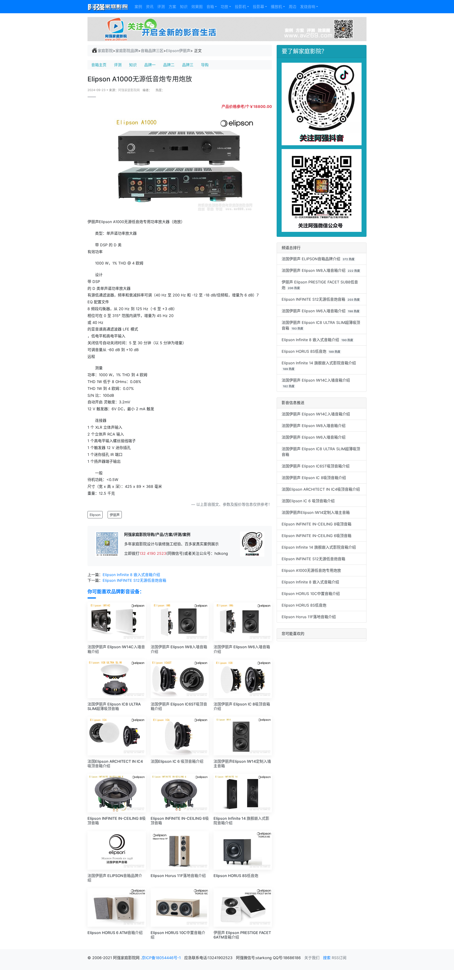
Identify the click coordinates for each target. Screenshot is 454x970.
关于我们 (311, 957)
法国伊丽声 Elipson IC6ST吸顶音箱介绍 (315, 466)
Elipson (95, 515)
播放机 (276, 6)
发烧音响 (307, 6)
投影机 (240, 6)
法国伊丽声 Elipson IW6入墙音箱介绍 (313, 311)
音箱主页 (98, 64)
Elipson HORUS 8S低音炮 (304, 351)
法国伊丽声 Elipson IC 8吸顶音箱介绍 (314, 477)
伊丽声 (115, 515)
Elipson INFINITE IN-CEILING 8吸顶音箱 (316, 524)
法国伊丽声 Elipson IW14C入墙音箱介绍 (316, 380)
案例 (138, 6)
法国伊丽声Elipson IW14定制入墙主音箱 (316, 512)
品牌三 (187, 64)
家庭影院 (105, 50)
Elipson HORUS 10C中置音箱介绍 (311, 593)
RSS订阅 (339, 957)
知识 (184, 6)
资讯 (149, 6)
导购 (205, 64)
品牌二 (169, 64)
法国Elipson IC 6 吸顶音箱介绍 (308, 500)
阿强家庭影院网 (129, 90)
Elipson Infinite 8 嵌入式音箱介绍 (131, 574)
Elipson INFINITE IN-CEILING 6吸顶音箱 (316, 535)
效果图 (197, 6)
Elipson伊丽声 (178, 50)
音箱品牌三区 (152, 50)
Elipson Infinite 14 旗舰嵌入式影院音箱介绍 (319, 363)
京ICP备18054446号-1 (162, 957)
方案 (172, 6)
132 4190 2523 (152, 553)
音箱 (210, 6)
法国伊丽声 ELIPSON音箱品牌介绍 (311, 258)
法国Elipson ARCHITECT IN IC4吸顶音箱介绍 (321, 489)
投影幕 (258, 6)
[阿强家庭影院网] (108, 6)
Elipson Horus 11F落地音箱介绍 (309, 616)
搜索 (327, 957)
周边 (292, 6)
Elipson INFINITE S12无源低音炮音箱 (134, 580)
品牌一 (150, 64)
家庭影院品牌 (126, 50)
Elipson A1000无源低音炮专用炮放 (311, 570)
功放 (224, 6)
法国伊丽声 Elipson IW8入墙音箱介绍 (313, 270)
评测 (161, 6)
